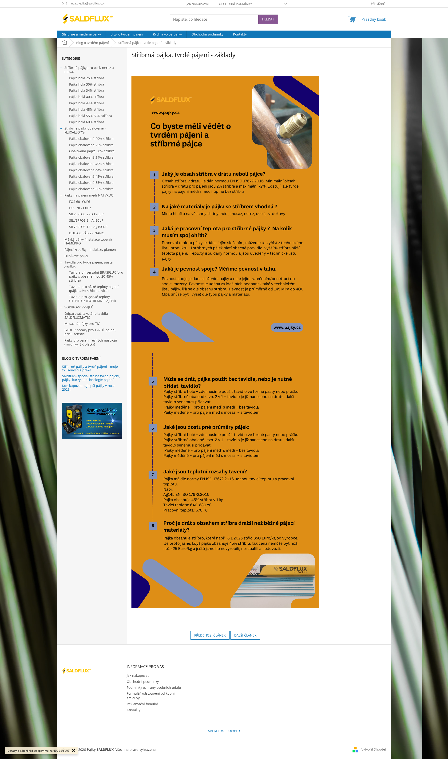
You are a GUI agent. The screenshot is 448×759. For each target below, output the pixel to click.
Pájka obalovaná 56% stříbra (91, 189)
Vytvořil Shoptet (373, 749)
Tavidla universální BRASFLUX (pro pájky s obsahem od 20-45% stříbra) (96, 276)
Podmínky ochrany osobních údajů (154, 687)
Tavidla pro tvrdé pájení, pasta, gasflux (89, 264)
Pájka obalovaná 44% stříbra (91, 170)
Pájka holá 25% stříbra (86, 78)
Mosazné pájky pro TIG (82, 323)
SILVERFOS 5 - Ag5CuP (86, 220)
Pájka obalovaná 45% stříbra (91, 176)
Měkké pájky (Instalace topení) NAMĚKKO (88, 241)
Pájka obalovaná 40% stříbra (91, 163)
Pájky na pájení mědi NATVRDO (89, 195)
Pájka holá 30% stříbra (86, 84)
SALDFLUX (216, 730)
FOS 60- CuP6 (79, 201)
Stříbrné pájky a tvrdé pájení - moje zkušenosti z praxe (90, 368)
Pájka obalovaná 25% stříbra (91, 145)
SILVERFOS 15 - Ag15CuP (88, 226)
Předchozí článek (210, 635)
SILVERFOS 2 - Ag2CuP (86, 214)
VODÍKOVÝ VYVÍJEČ (78, 307)
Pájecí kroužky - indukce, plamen (90, 249)
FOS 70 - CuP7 (80, 208)
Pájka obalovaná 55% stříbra (91, 182)
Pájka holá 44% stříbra (86, 103)
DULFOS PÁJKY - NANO (86, 233)
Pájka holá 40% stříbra (86, 96)
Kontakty (133, 710)
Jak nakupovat (198, 4)
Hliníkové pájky (76, 256)
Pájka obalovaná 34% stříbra (91, 157)
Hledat (268, 19)
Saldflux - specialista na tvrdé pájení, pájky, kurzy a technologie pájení (91, 377)
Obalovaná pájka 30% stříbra (92, 151)
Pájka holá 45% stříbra (86, 109)
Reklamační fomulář (142, 704)
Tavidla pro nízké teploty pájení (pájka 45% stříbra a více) (94, 288)
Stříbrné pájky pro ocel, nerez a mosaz (89, 69)
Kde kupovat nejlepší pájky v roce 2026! (88, 387)
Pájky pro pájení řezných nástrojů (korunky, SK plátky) (90, 342)
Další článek (245, 635)
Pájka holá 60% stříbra (86, 122)
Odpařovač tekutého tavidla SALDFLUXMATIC (86, 315)
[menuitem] (81, 34)
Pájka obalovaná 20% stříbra (91, 138)
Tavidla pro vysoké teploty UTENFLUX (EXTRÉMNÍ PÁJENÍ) (92, 299)
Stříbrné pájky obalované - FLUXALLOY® (85, 130)
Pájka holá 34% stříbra (86, 90)
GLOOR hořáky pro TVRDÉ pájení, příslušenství (90, 332)
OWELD (234, 730)
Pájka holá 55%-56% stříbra (90, 116)
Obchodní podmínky (235, 4)
